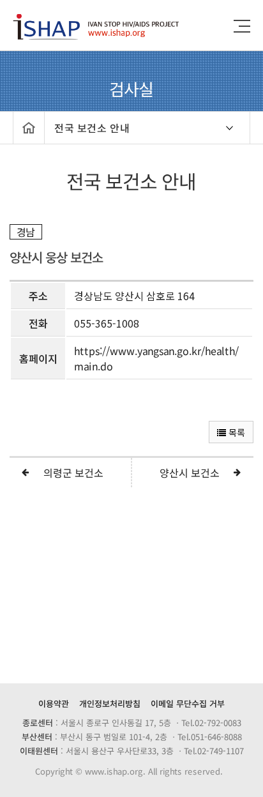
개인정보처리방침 (109, 703)
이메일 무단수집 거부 (188, 703)
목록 (235, 432)
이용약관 (53, 703)
